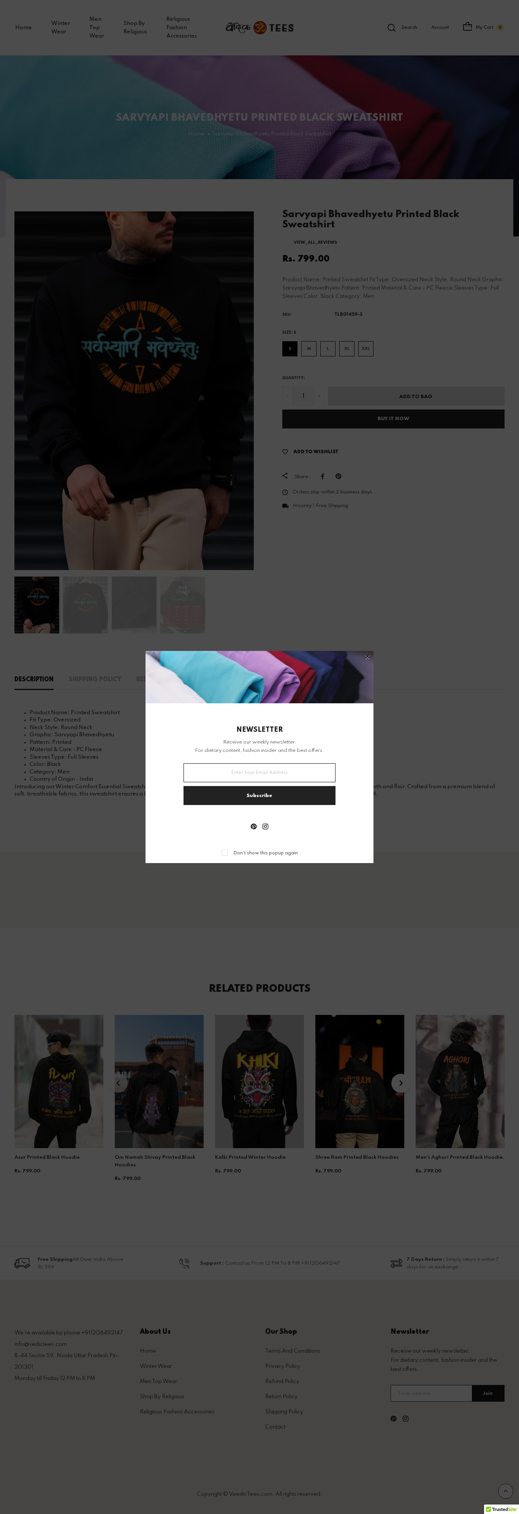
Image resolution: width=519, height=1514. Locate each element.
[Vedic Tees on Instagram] (265, 827)
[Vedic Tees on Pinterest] (253, 827)
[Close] (368, 657)
